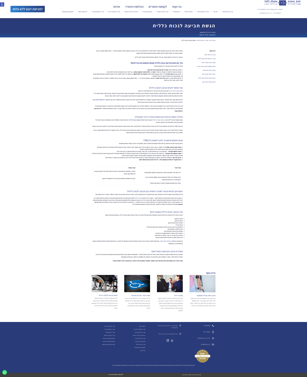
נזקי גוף (216, 12)
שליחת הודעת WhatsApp (204, 338)
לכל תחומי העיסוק (82, 12)
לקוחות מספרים (158, 6)
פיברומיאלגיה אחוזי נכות (208, 82)
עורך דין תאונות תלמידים (139, 329)
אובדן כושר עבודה (147, 12)
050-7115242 (206, 332)
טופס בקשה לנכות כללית (176, 91)
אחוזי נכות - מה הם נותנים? (140, 295)
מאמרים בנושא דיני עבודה (108, 338)
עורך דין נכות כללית (140, 344)
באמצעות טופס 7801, (166, 241)
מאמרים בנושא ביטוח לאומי (108, 344)
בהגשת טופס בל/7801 (158, 120)
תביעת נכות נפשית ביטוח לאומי (206, 78)
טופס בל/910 (138, 198)
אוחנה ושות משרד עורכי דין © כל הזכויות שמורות (191, 374)
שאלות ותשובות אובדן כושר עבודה (206, 66)
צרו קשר (177, 6)
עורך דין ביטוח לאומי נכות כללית (206, 59)
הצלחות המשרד (134, 6)
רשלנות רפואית (189, 12)
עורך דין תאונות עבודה (98, 12)
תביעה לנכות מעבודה (140, 341)
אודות (116, 6)
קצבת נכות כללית (134, 120)
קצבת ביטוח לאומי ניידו (209, 62)
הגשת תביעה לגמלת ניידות (108, 295)
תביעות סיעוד (176, 12)
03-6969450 (207, 326)
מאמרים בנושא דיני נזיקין (109, 341)
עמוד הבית (212, 40)
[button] (2, 4)
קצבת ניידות (178, 295)
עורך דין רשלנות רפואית (109, 335)
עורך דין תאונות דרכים (114, 12)
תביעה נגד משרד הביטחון (131, 12)
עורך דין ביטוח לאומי (228, 12)
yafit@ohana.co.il (205, 344)
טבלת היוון (142, 350)
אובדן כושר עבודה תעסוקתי (206, 295)
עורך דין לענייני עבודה (162, 12)
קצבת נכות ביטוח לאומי (209, 70)
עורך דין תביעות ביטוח (203, 12)
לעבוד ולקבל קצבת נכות (208, 74)
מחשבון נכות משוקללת (67, 12)
